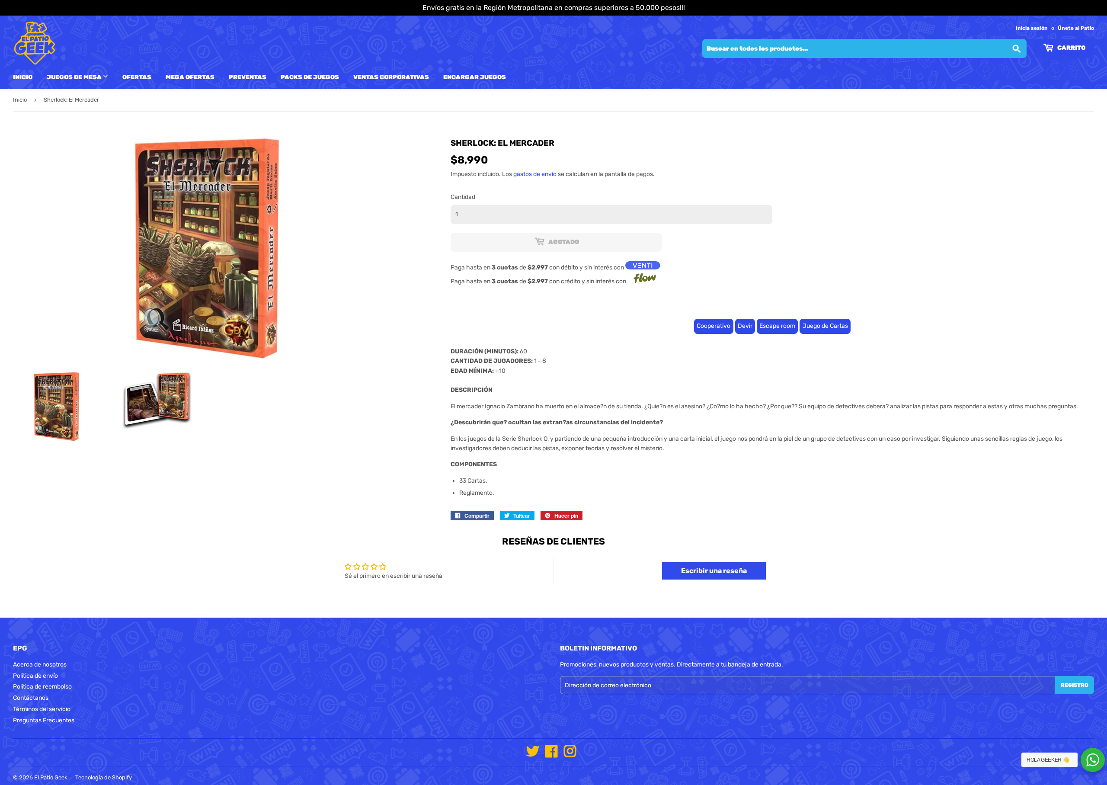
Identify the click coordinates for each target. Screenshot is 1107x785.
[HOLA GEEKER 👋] (1093, 760)
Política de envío (35, 675)
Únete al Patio (1076, 28)
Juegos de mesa (75, 77)
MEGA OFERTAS (190, 77)
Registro (1074, 685)
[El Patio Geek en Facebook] (551, 754)
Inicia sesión (1032, 28)
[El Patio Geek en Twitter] (532, 754)
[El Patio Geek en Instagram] (569, 754)
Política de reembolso (42, 686)
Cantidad (463, 197)
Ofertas (136, 77)
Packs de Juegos (310, 77)
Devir (745, 326)
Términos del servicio (41, 709)
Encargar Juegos (474, 77)
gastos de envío (535, 174)
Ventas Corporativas (391, 77)
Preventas (247, 77)
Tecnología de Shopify (103, 777)
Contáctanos (30, 698)
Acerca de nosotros (40, 664)
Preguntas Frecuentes (43, 720)
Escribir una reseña (714, 571)
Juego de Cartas (825, 326)
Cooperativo (713, 326)
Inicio (22, 77)
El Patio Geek (50, 777)
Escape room (777, 326)
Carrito (1070, 47)
